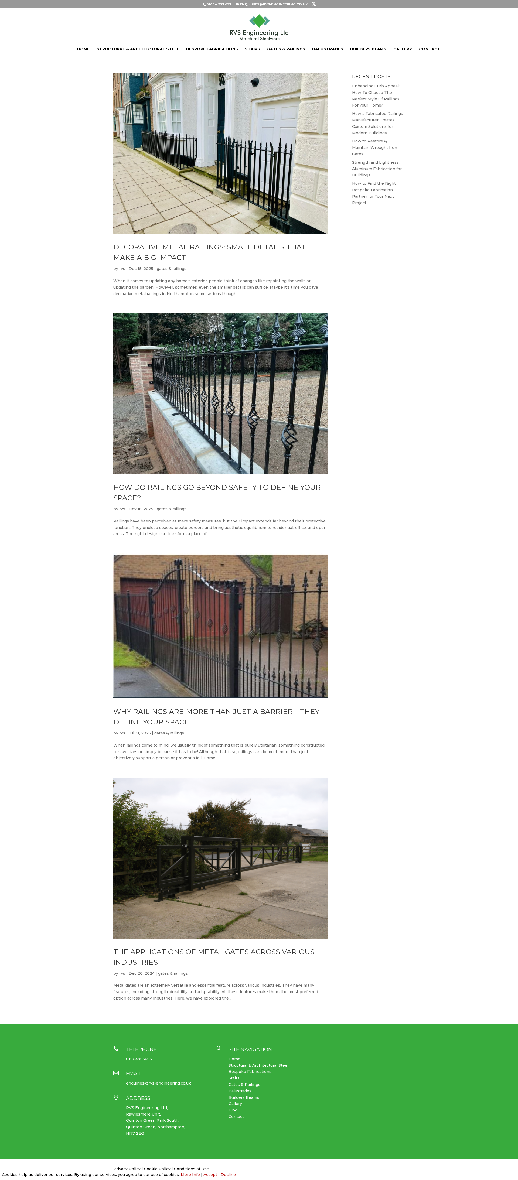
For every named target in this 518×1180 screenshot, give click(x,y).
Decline (228, 1174)
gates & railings (171, 268)
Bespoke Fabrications (212, 49)
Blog (233, 1110)
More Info (190, 1174)
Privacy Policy (127, 1169)
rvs (122, 268)
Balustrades (327, 49)
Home (83, 49)
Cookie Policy (157, 1169)
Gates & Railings (286, 49)
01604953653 (139, 1058)
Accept (210, 1174)
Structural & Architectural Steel (138, 49)
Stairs (252, 49)
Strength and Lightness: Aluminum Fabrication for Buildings (377, 169)
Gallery (402, 49)
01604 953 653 (218, 4)
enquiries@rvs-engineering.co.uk (158, 1083)
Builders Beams (368, 49)
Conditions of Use (191, 1169)
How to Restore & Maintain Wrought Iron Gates (374, 147)
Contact (429, 49)
